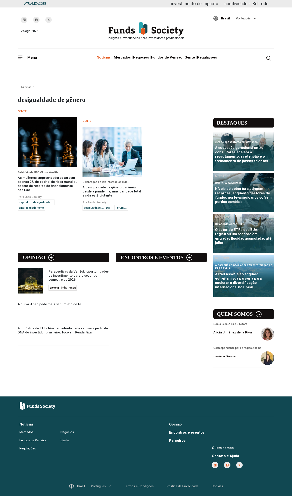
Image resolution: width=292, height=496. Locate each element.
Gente (189, 57)
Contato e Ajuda (225, 456)
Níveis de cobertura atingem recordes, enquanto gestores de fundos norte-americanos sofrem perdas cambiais (243, 195)
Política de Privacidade (182, 486)
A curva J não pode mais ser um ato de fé (49, 304)
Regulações (207, 57)
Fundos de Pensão (166, 57)
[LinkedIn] (24, 20)
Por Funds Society (29, 196)
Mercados (122, 57)
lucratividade (221, 3)
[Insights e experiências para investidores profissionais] (146, 31)
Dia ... (109, 207)
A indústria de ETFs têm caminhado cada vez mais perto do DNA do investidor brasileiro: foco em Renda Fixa (63, 330)
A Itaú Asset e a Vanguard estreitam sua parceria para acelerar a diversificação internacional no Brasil (238, 280)
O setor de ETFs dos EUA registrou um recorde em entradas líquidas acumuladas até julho (243, 236)
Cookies (217, 486)
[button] (242, 18)
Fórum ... (121, 207)
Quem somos (235, 314)
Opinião (34, 257)
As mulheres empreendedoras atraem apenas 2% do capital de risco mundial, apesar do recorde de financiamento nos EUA (47, 184)
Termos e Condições (139, 486)
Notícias (26, 424)
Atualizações (35, 4)
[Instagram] (36, 20)
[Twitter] (48, 20)
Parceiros (177, 440)
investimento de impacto (180, 3)
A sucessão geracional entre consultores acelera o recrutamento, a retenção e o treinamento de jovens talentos (241, 154)
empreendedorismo (31, 207)
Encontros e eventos (152, 257)
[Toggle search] (268, 57)
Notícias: (104, 57)
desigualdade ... (43, 202)
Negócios (141, 57)
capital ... (25, 202)
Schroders (247, 3)
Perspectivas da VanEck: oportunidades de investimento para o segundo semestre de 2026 (79, 276)
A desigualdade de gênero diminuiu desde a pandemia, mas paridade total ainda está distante (112, 191)
